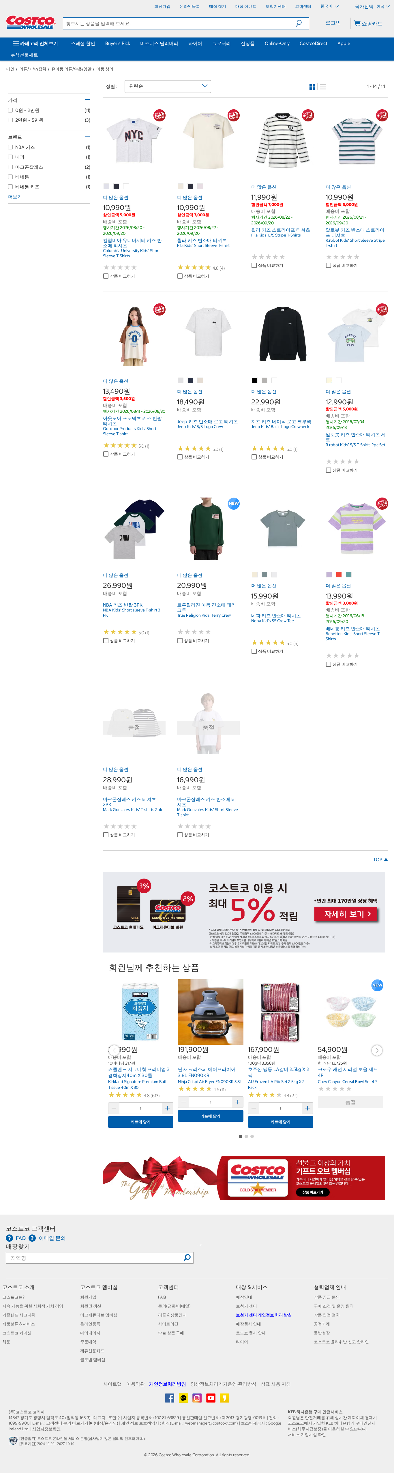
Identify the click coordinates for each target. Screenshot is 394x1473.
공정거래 (322, 1323)
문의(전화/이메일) (174, 1306)
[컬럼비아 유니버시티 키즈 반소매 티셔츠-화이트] (126, 186)
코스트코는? (13, 1297)
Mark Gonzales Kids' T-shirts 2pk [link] (132, 809)
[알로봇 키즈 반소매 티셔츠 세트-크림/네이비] (329, 380)
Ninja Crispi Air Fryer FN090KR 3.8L (210, 1081)
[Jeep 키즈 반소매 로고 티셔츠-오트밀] (200, 380)
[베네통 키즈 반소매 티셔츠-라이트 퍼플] (329, 575)
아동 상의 (104, 69)
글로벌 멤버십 (92, 1359)
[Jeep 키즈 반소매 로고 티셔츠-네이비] (190, 380)
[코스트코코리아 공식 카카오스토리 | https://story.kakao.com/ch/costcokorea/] (224, 1400)
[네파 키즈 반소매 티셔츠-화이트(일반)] (274, 575)
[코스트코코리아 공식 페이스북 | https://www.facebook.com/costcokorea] (170, 1400)
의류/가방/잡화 (32, 69)
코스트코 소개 (18, 1287)
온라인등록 (90, 1323)
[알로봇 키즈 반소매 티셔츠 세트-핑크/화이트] (339, 380)
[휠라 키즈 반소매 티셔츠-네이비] (190, 186)
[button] (302, 23)
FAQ (162, 1297)
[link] (134, 168)
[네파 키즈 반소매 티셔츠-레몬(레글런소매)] (255, 575)
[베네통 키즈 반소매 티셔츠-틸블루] (349, 575)
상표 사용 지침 (276, 1384)
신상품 (248, 43)
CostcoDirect (313, 43)
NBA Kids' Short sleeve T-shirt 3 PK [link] (131, 612)
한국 (380, 6)
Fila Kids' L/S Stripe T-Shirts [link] (276, 235)
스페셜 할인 (83, 43)
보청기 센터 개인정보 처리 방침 (264, 1315)
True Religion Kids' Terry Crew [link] (204, 615)
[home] (31, 22)
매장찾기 (18, 1246)
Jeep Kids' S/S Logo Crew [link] (200, 426)
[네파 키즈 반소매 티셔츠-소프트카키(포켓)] (265, 575)
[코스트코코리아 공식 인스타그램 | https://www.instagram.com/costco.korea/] (197, 1400)
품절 (350, 1102)
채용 (6, 1341)
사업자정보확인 (46, 1428)
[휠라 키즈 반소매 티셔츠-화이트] (200, 186)
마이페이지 (90, 1332)
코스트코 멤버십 (99, 1287)
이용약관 (135, 1384)
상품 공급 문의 (327, 1297)
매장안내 (244, 1297)
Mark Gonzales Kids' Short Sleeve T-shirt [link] (207, 812)
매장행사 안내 (248, 1323)
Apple (343, 43)
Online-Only (277, 43)
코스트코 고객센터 (31, 1228)
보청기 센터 (246, 1306)
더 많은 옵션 (115, 197)
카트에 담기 (141, 1121)
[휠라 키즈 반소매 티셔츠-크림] (181, 186)
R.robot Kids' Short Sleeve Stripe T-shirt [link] (355, 243)
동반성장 (322, 1332)
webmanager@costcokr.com (211, 1423)
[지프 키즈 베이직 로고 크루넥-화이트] (274, 380)
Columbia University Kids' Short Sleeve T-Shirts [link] (131, 253)
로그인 (333, 22)
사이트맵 (112, 1384)
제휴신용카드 (92, 1350)
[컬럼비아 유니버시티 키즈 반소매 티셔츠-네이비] (116, 186)
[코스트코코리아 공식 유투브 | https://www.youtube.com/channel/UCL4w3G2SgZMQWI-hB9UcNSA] (211, 1400)
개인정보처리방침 (167, 1384)
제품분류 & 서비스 (18, 1323)
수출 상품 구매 (171, 1332)
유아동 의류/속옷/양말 (71, 69)
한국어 (326, 6)
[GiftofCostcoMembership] (244, 1197)
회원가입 (88, 1297)
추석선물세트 (24, 55)
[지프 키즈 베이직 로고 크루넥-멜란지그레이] (265, 380)
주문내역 (88, 1341)
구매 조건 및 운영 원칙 (334, 1306)
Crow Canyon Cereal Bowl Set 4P (347, 1081)
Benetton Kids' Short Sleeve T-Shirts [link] (353, 636)
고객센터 (168, 1287)
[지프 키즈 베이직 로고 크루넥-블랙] (255, 380)
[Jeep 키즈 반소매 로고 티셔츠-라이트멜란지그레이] (181, 380)
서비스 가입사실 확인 (307, 1434)
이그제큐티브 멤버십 (98, 1315)
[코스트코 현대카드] (244, 949)
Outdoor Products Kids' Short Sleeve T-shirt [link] (129, 431)
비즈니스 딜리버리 (159, 43)
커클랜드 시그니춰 (18, 1315)
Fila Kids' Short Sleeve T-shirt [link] (203, 245)
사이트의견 (168, 1323)
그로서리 (221, 43)
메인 (10, 69)
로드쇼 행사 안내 (251, 1332)
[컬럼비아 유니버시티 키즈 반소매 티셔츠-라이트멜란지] (106, 186)
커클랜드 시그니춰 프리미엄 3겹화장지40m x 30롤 (139, 1072)
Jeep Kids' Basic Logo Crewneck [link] (280, 426)
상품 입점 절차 (327, 1315)
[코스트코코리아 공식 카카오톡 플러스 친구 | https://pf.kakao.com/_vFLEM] (184, 1400)
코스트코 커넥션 (16, 1332)
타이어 (195, 43)
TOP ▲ (380, 859)
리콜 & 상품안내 (172, 1315)
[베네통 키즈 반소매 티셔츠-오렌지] (339, 575)
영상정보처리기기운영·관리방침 (223, 1384)
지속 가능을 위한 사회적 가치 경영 (32, 1306)
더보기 (15, 197)
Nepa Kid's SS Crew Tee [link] (272, 620)
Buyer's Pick (117, 43)
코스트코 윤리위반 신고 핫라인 (341, 1341)
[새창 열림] (14, 1442)
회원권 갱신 (90, 1306)
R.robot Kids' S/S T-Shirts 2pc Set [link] (355, 444)
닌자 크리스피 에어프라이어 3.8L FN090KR (207, 1072)
